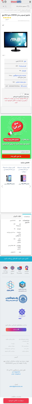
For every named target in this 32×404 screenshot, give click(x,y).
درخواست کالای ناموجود (10, 351)
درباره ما (13, 343)
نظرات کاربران (17, 216)
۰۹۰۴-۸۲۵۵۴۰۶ (16, 374)
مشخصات (27, 217)
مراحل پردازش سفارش (10, 339)
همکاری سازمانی (25, 351)
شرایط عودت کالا (25, 346)
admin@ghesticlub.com (16, 386)
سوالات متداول (11, 346)
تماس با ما (26, 348)
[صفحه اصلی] (16, 1)
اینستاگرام (15, 329)
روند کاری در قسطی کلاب (10, 348)
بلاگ (28, 343)
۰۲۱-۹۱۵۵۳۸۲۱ (16, 372)
